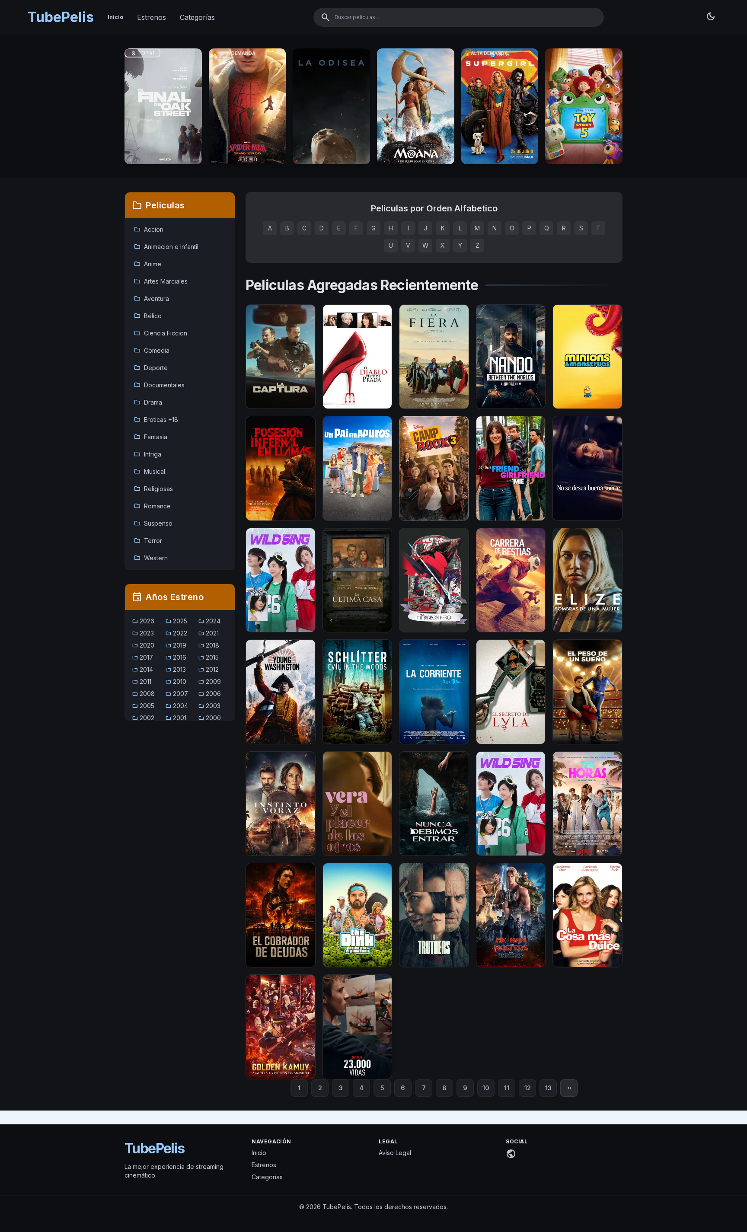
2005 (143, 705)
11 (506, 1088)
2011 (141, 681)
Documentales (159, 385)
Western (151, 558)
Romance (152, 506)
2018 (208, 645)
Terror (148, 540)
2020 (143, 645)
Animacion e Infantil (166, 247)
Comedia (151, 350)
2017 (142, 657)
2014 (142, 669)
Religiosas (153, 489)
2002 (143, 717)
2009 (209, 681)
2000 (209, 717)
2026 (143, 621)
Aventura (151, 298)
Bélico (148, 316)
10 (485, 1088)
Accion (148, 229)
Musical (149, 471)
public (511, 1154)
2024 (209, 621)
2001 (175, 717)
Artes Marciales (161, 281)
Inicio (115, 17)
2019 (175, 645)
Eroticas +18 (156, 419)
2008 (143, 693)
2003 (209, 705)
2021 (208, 633)
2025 (176, 621)
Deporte (151, 368)
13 (548, 1088)
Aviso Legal (395, 1152)
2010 (175, 681)
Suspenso (153, 523)
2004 (176, 705)
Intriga (147, 454)
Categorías (197, 17)
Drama (148, 402)
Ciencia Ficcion (160, 333)
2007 (176, 693)
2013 (175, 669)
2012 (208, 669)
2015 (208, 657)
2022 (176, 633)
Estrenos (151, 17)
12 (527, 1088)
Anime (147, 264)
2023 (143, 633)
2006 (209, 693)
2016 (175, 657)
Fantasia (150, 437)
